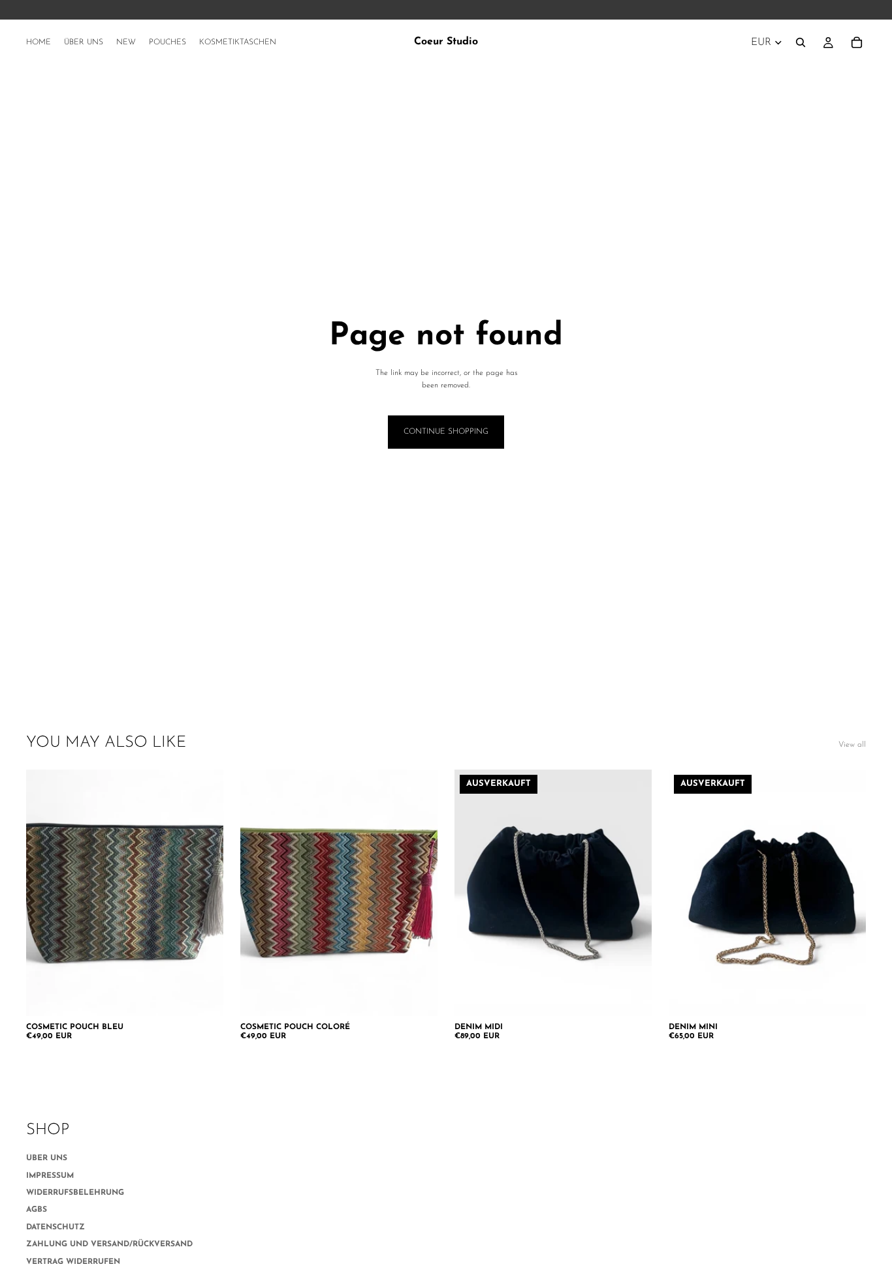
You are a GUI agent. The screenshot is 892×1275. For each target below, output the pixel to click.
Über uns (46, 1158)
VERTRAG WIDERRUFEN (73, 1262)
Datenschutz (55, 1227)
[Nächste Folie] (203, 892)
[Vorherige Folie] (45, 892)
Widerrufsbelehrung (75, 1193)
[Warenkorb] (856, 42)
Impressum (50, 1176)
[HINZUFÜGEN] (203, 996)
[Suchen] (800, 42)
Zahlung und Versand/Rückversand (109, 1244)
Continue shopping (446, 432)
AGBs (36, 1210)
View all (852, 745)
